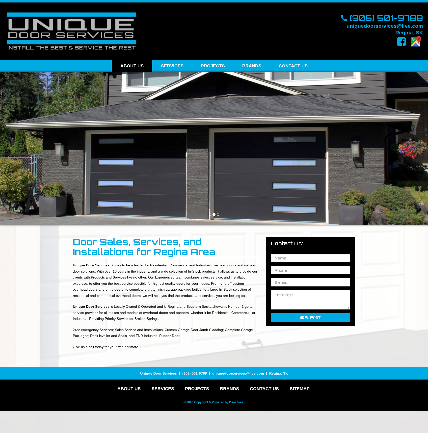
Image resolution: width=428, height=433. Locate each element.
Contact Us (293, 65)
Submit (312, 317)
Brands (251, 65)
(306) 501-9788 (385, 18)
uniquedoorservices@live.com (385, 25)
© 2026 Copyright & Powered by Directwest (214, 402)
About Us (132, 65)
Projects (213, 65)
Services (172, 65)
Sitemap (300, 388)
